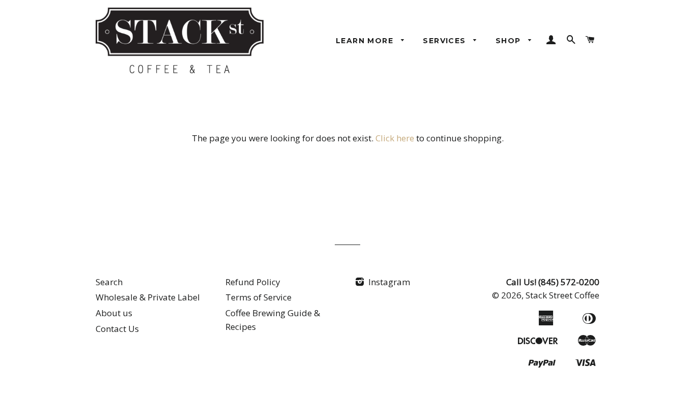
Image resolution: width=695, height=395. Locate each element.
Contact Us (117, 329)
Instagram (388, 282)
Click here (394, 138)
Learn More (366, 40)
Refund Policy (252, 282)
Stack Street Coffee (562, 295)
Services (446, 40)
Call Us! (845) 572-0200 (552, 282)
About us (114, 313)
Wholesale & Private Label (148, 297)
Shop (510, 40)
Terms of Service (258, 297)
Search (109, 282)
